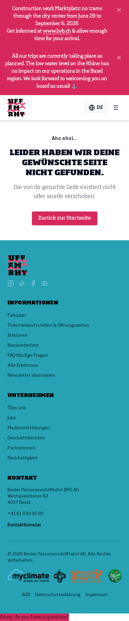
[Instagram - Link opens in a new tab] (11, 283)
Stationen (18, 335)
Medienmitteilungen (29, 428)
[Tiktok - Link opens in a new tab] (22, 283)
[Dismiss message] (119, 10)
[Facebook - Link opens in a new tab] (33, 283)
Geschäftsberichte (26, 438)
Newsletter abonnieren (31, 375)
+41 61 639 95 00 (26, 514)
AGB (26, 595)
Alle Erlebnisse (23, 365)
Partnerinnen (21, 448)
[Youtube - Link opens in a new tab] (44, 283)
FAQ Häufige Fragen (28, 355)
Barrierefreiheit (23, 345)
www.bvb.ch (57, 31)
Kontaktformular (24, 525)
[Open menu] (115, 107)
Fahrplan (17, 315)
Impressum (96, 595)
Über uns (17, 408)
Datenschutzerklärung (57, 595)
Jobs (12, 418)
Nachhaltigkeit (23, 458)
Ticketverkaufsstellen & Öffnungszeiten (48, 325)
